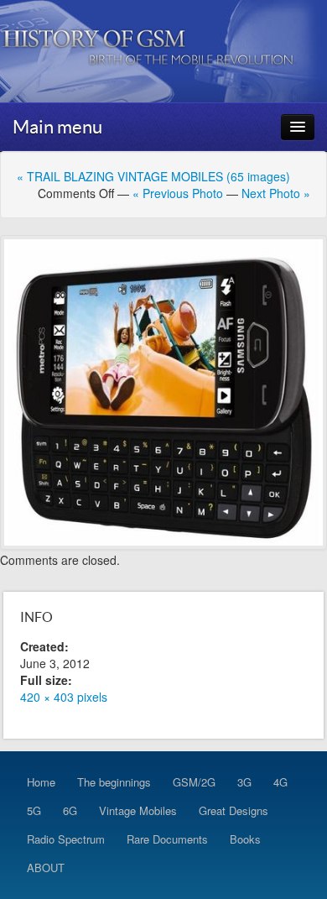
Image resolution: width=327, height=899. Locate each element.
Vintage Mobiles (138, 810)
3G (244, 782)
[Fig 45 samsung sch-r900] (163, 392)
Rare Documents (167, 839)
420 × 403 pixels (63, 696)
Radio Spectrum (66, 839)
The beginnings (114, 782)
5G (34, 810)
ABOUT (46, 867)
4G (280, 782)
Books (245, 839)
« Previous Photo (177, 193)
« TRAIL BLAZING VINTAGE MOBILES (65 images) (153, 176)
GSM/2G (194, 782)
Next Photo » (275, 193)
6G (70, 810)
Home (41, 782)
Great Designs (233, 810)
